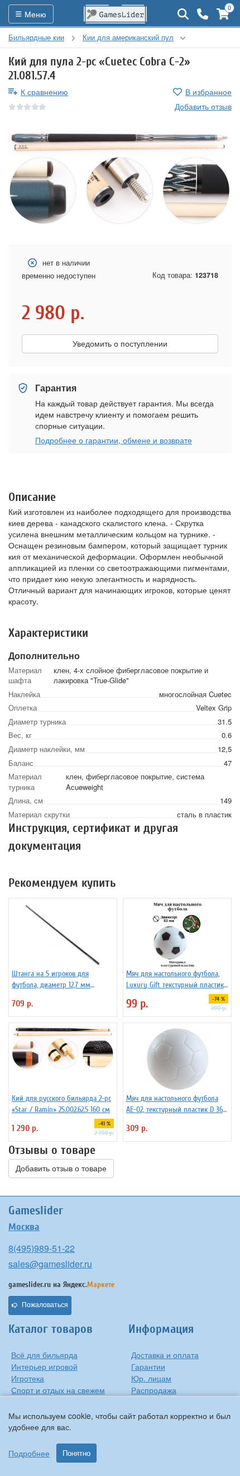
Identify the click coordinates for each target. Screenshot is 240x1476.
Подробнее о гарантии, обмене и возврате (113, 440)
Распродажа (153, 1389)
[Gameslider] (115, 13)
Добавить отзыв (203, 106)
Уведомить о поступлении (120, 343)
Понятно (76, 1453)
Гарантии (148, 1366)
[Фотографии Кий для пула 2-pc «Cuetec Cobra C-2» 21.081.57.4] (120, 179)
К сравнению (44, 91)
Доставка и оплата (165, 1354)
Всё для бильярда (44, 1354)
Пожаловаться (45, 1305)
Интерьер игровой (44, 1366)
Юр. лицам (151, 1378)
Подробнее (29, 1453)
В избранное (208, 91)
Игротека (27, 1378)
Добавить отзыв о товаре (61, 1168)
